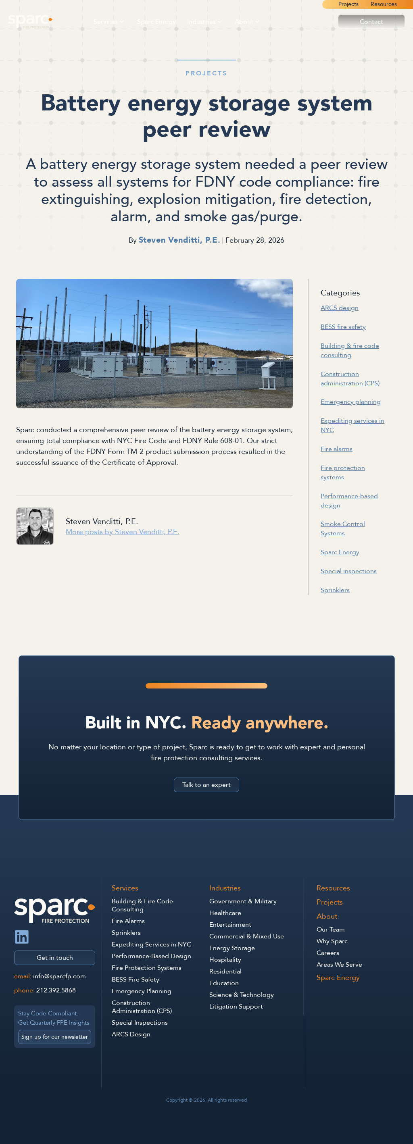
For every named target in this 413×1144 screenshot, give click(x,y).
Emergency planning (351, 401)
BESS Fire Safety (135, 980)
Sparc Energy (156, 22)
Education (224, 983)
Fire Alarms (128, 921)
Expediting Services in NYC (151, 944)
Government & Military (243, 901)
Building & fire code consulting (350, 350)
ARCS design (340, 308)
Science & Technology (241, 995)
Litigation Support (236, 1007)
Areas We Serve (339, 965)
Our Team (331, 930)
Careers (328, 953)
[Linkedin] (21, 936)
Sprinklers (335, 590)
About (244, 22)
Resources (384, 4)
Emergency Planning (141, 991)
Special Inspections (140, 1023)
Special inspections (349, 571)
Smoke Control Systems (343, 529)
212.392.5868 (56, 990)
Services (106, 22)
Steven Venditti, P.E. (180, 240)
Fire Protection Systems (146, 968)
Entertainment (230, 925)
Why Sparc (332, 941)
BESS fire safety (343, 326)
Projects (348, 4)
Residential (225, 971)
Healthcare (225, 913)
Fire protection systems (343, 473)
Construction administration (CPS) (350, 379)
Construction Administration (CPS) (142, 1007)
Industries (201, 22)
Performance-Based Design (151, 956)
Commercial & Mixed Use (246, 936)
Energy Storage (232, 948)
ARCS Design (131, 1034)
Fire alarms (337, 449)
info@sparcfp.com (59, 976)
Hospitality (225, 960)
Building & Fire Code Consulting (142, 905)
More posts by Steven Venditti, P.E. (122, 532)
